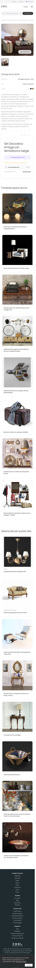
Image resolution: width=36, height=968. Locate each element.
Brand (17, 883)
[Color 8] (33, 88)
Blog (17, 900)
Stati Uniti (30, 1)
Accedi (26, 7)
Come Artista (17, 920)
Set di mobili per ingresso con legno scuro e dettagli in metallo (17, 514)
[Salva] (21, 135)
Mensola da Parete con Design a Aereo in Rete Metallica (16, 391)
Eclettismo (31, 84)
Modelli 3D (17, 876)
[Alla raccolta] (25, 135)
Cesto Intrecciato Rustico (12, 775)
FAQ (17, 929)
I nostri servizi (17, 911)
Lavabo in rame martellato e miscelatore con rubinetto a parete (16, 856)
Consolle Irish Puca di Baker (12, 735)
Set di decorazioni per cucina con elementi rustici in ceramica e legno (17, 815)
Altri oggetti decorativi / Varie (26, 79)
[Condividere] (29, 135)
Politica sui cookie (21, 961)
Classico (25, 84)
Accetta (28, 965)
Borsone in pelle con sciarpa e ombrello (16, 432)
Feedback (17, 931)
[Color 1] (29, 88)
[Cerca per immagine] (21, 13)
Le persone (17, 887)
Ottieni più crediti (27, 171)
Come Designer (17, 923)
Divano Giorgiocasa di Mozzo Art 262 (15, 612)
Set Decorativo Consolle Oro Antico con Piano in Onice (16, 694)
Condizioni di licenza (17, 938)
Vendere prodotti (17, 913)
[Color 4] (31, 88)
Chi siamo (17, 898)
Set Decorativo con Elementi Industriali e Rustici (16, 472)
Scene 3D (17, 878)
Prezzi (17, 892)
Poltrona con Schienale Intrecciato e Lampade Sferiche (15, 228)
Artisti (17, 885)
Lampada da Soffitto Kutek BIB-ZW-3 (15, 571)
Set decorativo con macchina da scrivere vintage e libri (16, 309)
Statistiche (17, 903)
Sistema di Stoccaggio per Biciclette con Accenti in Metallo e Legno (16, 350)
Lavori (17, 890)
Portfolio (17, 905)
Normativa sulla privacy (17, 933)
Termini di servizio (17, 936)
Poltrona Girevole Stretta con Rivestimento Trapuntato (17, 653)
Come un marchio (17, 918)
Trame (17, 880)
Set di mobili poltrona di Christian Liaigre (16, 268)
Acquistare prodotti (17, 916)
